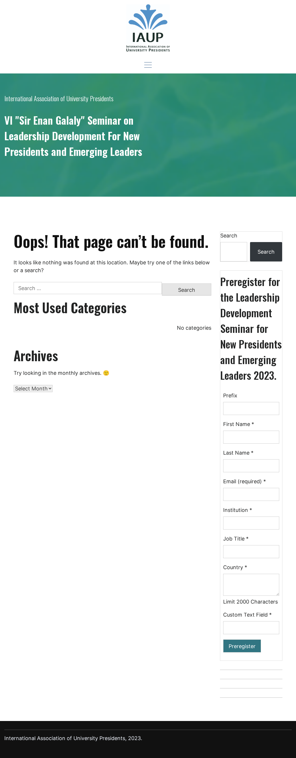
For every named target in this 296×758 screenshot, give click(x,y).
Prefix (230, 395)
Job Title (236, 539)
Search (228, 236)
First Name (238, 424)
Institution (237, 510)
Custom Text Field (247, 615)
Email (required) (244, 481)
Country (235, 567)
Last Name (238, 453)
